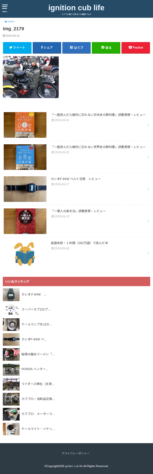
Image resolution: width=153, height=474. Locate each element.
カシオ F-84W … (34, 294)
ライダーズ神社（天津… (38, 384)
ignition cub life (76, 7)
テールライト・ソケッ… (38, 428)
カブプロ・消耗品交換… (38, 399)
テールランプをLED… (36, 324)
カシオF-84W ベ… (34, 339)
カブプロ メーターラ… (38, 413)
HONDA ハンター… (35, 369)
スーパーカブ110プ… (36, 309)
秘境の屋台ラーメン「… (38, 354)
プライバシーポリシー (76, 453)
